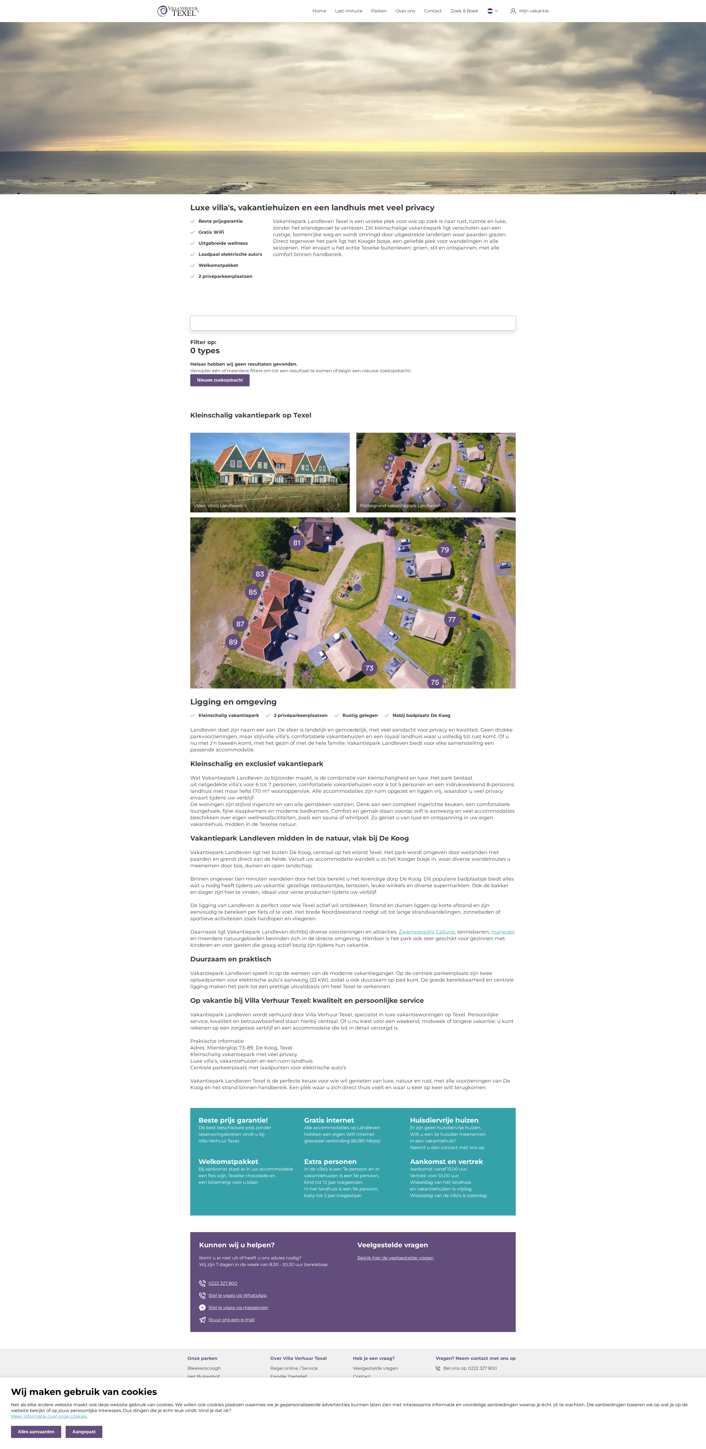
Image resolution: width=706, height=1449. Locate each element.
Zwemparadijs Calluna (427, 932)
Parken (379, 11)
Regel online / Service (294, 1368)
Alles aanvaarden (36, 1431)
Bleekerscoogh (204, 1368)
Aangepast (84, 1431)
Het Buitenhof (203, 1376)
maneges (503, 932)
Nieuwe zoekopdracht (220, 380)
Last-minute (348, 11)
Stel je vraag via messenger (238, 1307)
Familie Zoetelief (288, 1376)
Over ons (405, 11)
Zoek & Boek (464, 11)
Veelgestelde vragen (375, 1368)
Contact (433, 11)
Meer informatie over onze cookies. (49, 1416)
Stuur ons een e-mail (231, 1319)
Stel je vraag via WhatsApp (237, 1295)
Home (319, 11)
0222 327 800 (222, 1283)
